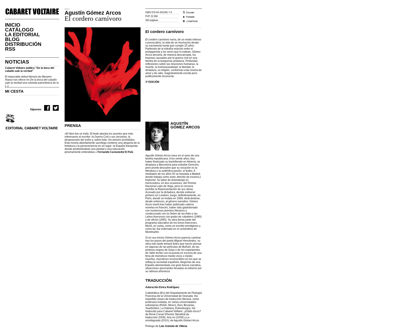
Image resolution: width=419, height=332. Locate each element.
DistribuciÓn (23, 44)
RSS (10, 49)
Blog (12, 39)
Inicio (12, 25)
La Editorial (22, 34)
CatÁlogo (19, 30)
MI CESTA (14, 91)
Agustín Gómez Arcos (185, 125)
